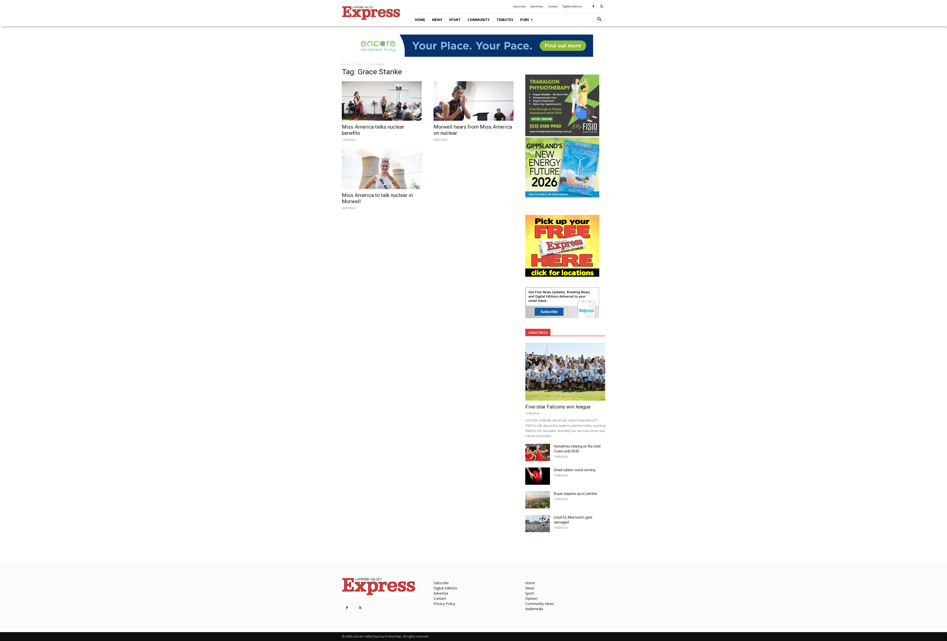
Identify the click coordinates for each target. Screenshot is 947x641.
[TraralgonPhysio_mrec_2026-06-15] (562, 135)
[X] (601, 6)
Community (479, 19)
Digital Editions (572, 6)
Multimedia (534, 608)
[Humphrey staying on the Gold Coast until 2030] (537, 452)
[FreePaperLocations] (562, 275)
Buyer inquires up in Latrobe (575, 494)
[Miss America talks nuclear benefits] (382, 101)
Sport (455, 19)
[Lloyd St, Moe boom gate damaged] (537, 523)
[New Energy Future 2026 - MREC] (562, 197)
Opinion (531, 598)
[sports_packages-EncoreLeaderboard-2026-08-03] (473, 46)
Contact (553, 6)
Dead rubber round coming (574, 470)
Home (420, 19)
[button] (599, 20)
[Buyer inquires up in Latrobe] (537, 499)
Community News (539, 603)
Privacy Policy (444, 603)
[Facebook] (593, 6)
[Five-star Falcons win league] (565, 372)
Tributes (504, 19)
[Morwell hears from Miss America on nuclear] (473, 101)
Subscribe (519, 6)
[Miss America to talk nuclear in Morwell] (382, 169)
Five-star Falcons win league (558, 407)
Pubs (524, 19)
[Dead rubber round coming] (537, 476)
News (437, 19)
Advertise (536, 6)
